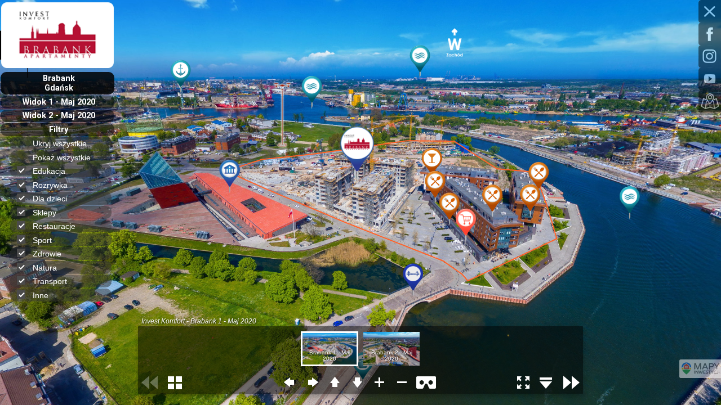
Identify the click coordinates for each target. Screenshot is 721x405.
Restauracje (54, 226)
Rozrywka (50, 185)
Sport (42, 240)
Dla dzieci (50, 198)
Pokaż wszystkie (62, 157)
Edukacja (49, 171)
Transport (50, 281)
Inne (40, 295)
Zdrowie (47, 253)
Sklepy (44, 212)
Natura (45, 267)
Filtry (58, 129)
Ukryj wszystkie (60, 143)
